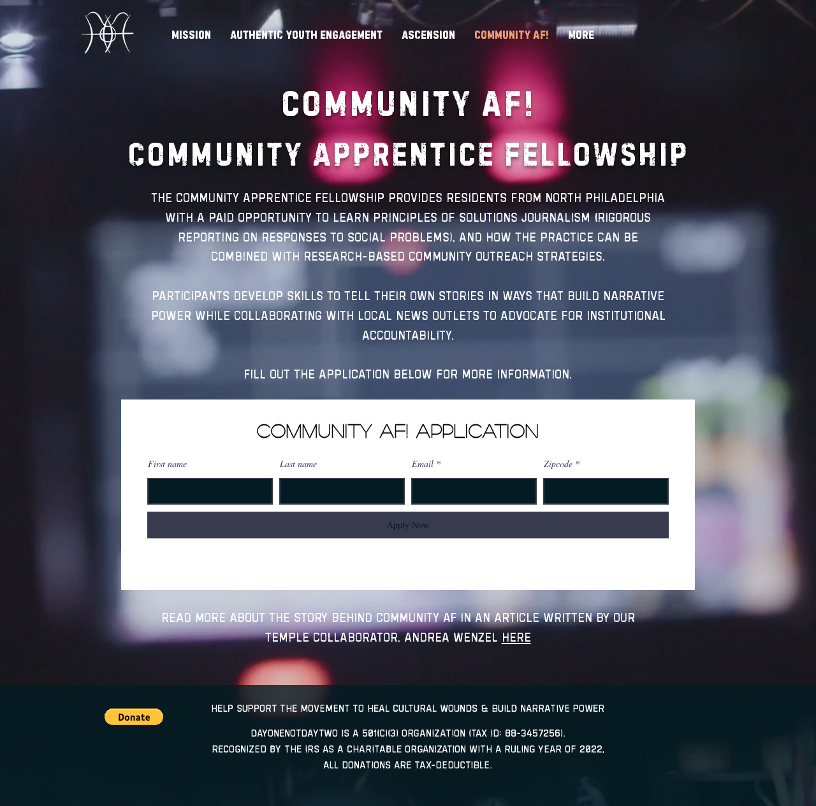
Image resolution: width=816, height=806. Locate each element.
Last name (298, 463)
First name (167, 463)
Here (516, 637)
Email (422, 463)
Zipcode (558, 463)
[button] (134, 717)
